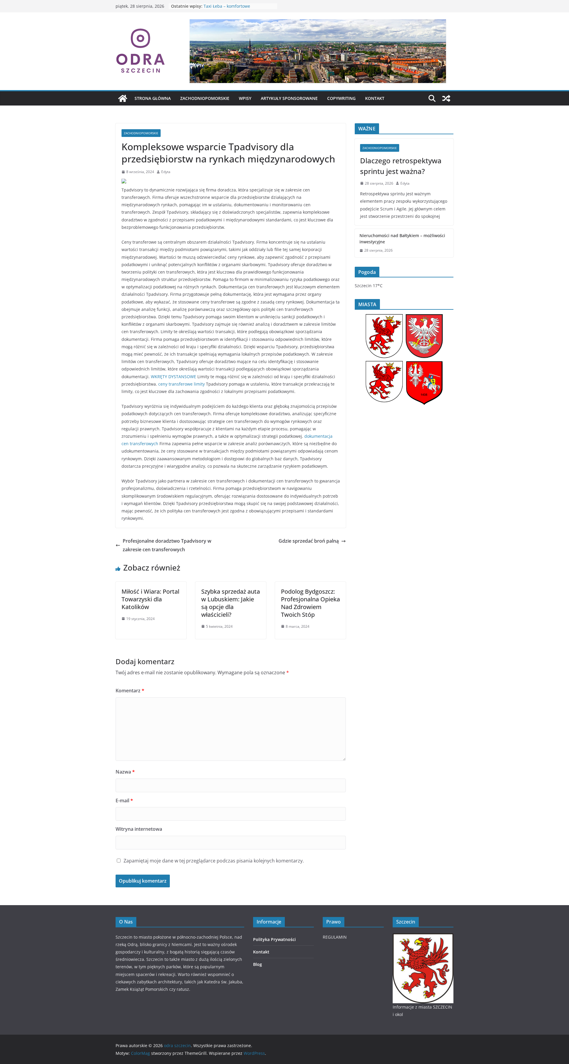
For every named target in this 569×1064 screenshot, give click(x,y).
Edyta (165, 171)
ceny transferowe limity (181, 384)
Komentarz (130, 690)
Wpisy (245, 98)
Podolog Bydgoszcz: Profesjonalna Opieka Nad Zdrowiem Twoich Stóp (310, 603)
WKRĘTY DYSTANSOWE (173, 376)
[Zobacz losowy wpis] (446, 98)
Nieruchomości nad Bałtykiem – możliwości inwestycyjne (402, 239)
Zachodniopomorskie (204, 98)
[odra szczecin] (123, 98)
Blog (257, 964)
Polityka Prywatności (274, 939)
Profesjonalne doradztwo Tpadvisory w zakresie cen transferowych (167, 545)
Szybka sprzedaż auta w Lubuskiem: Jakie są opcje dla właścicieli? (230, 603)
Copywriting (341, 98)
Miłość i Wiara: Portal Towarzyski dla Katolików (150, 599)
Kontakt (374, 98)
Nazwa (125, 772)
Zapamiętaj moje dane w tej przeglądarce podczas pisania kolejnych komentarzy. (214, 860)
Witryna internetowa (139, 829)
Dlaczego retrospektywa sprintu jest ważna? (401, 166)
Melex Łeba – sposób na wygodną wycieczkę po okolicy (237, 9)
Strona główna (153, 98)
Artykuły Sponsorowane (289, 98)
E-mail (124, 800)
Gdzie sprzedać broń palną (309, 541)
